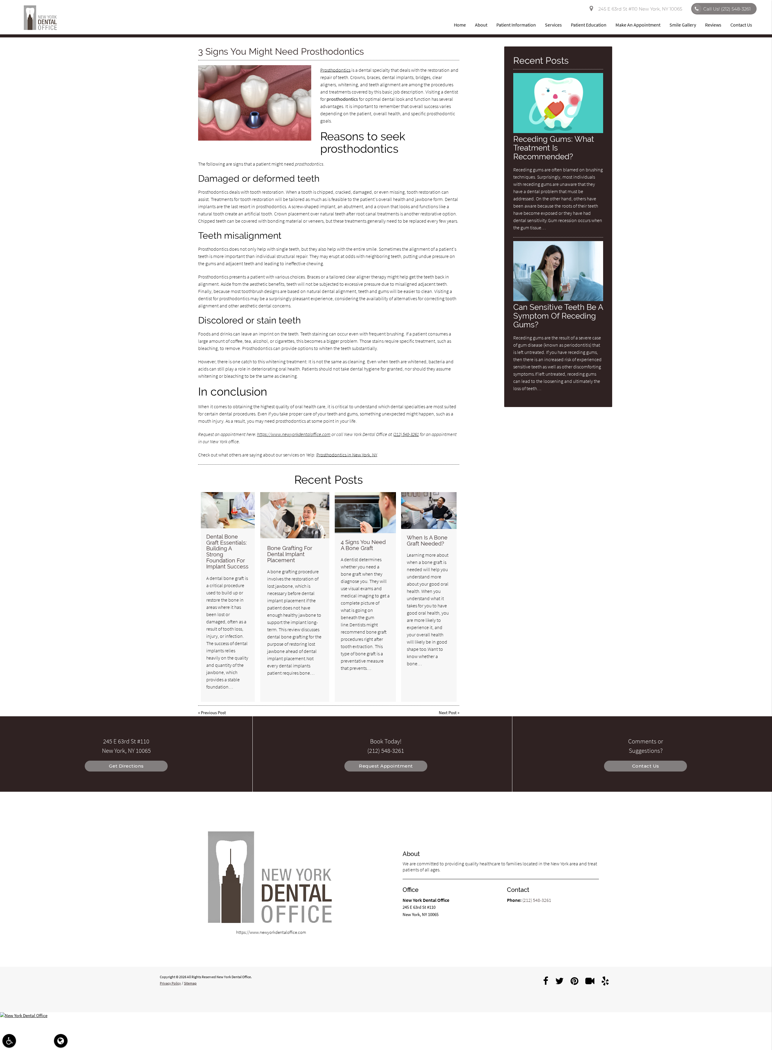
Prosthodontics (335, 70)
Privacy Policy (170, 983)
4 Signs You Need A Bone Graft (363, 545)
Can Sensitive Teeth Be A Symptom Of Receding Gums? (558, 315)
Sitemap (190, 983)
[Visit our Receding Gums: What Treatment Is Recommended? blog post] (558, 131)
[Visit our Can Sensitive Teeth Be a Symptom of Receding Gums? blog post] (558, 299)
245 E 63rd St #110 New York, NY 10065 (639, 9)
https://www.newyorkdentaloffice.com (294, 434)
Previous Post (213, 712)
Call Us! (727, 9)
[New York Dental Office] (386, 1015)
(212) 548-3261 (406, 434)
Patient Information (516, 25)
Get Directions (126, 766)
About (481, 25)
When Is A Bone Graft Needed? (427, 540)
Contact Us (741, 25)
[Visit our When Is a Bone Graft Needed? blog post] (429, 510)
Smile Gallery (682, 25)
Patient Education (588, 25)
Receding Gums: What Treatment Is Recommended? (553, 147)
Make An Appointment (637, 25)
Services (553, 25)
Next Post (448, 712)
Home (460, 25)
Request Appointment (386, 766)
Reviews (713, 25)
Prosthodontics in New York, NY (346, 455)
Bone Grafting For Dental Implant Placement (289, 554)
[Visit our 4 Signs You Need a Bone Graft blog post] (365, 512)
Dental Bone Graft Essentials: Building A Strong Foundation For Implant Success (227, 551)
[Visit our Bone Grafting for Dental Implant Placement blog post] (295, 515)
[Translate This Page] (61, 1041)
